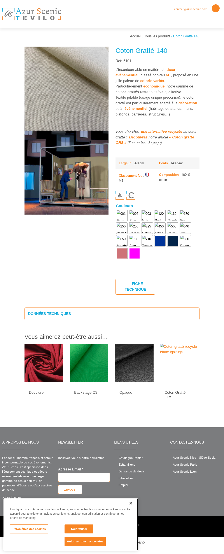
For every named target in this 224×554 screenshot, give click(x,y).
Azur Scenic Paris (185, 464)
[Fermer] (131, 503)
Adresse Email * (70, 469)
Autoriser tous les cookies (85, 541)
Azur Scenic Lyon (185, 471)
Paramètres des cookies (29, 529)
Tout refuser (79, 529)
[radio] (121, 215)
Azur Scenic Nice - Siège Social (194, 457)
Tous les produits (157, 36)
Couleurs (124, 206)
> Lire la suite (11, 497)
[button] (218, 19)
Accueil (136, 36)
